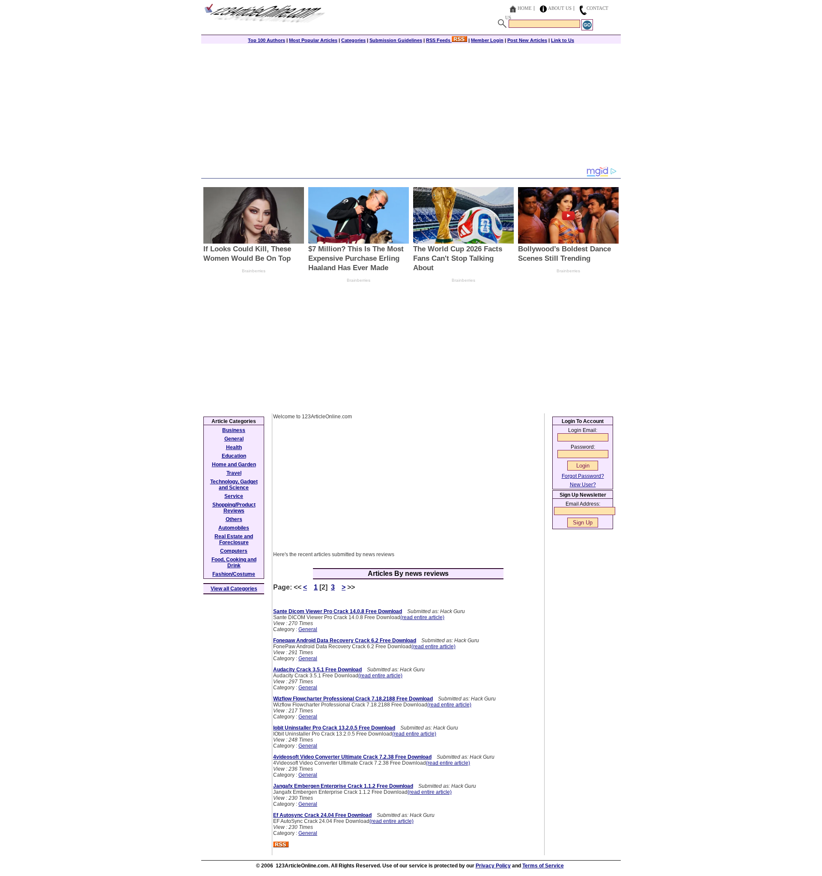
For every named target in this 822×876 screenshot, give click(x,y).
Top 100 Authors (266, 40)
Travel (233, 473)
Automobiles (233, 528)
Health (234, 447)
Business (233, 430)
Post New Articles (527, 40)
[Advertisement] (411, 106)
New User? (583, 485)
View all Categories (234, 589)
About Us (560, 8)
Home (525, 8)
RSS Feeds (439, 40)
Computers (233, 551)
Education (234, 456)
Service (233, 496)
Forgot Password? (583, 476)
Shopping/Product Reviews (234, 508)
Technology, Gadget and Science (234, 485)
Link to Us (562, 40)
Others (234, 519)
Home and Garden (234, 465)
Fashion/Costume (233, 574)
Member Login (487, 40)
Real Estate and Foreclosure (233, 539)
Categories (353, 40)
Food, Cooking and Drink (233, 563)
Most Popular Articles (313, 40)
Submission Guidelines (395, 40)
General (307, 629)
